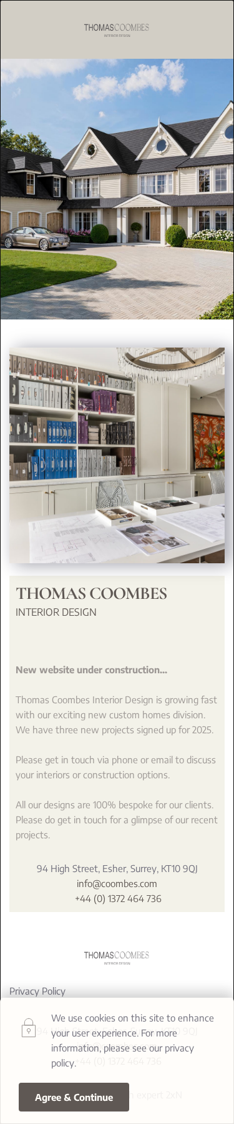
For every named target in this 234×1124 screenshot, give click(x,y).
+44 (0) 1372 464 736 (117, 898)
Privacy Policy (37, 990)
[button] (74, 1097)
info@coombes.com (117, 883)
